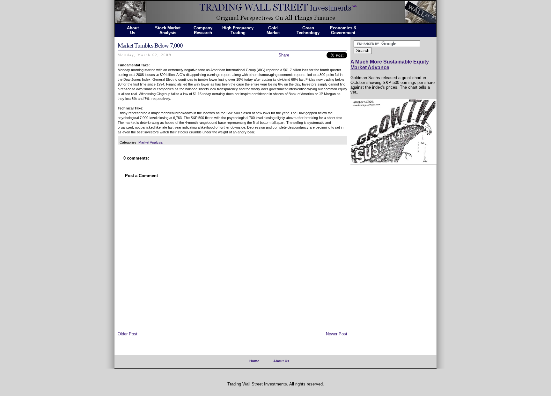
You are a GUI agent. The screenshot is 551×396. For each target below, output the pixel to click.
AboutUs (133, 30)
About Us (281, 361)
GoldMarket (273, 30)
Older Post (127, 334)
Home (254, 361)
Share (283, 55)
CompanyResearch (203, 30)
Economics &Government (343, 30)
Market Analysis (150, 142)
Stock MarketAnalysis (167, 30)
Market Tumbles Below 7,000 (150, 45)
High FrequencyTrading (237, 30)
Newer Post (336, 334)
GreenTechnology (308, 30)
